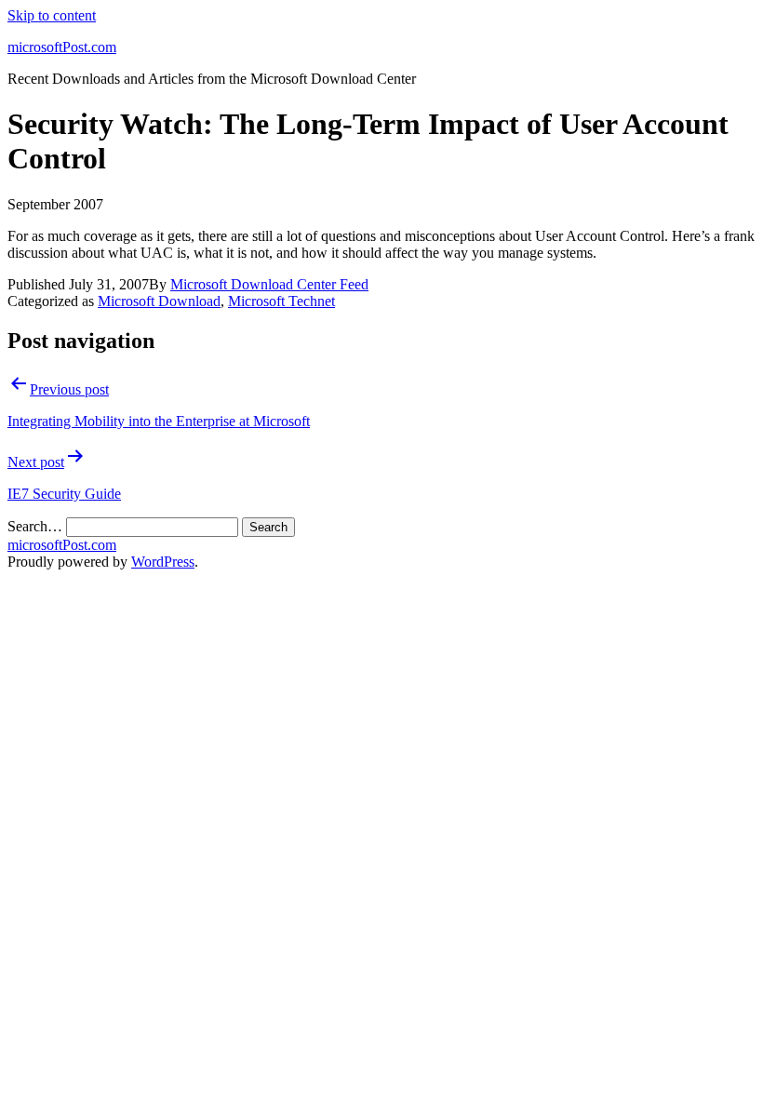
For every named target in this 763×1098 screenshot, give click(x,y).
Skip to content (51, 15)
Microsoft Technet (281, 301)
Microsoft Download (159, 301)
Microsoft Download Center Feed (269, 284)
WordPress (162, 561)
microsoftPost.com (61, 47)
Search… (34, 526)
